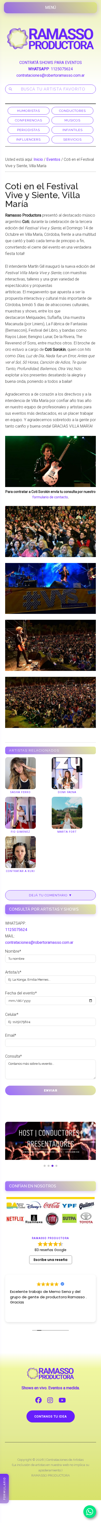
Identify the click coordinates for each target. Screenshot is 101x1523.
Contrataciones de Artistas (65, 1460)
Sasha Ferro (20, 792)
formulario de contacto (50, 497)
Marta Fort (67, 831)
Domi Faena (67, 792)
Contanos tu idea (50, 1416)
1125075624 (62, 69)
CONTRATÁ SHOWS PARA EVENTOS (50, 62)
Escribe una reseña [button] (50, 1259)
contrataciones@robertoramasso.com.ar (50, 75)
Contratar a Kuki (20, 871)
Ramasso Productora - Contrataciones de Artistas (50, 39)
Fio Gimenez (20, 831)
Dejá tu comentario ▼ (50, 895)
